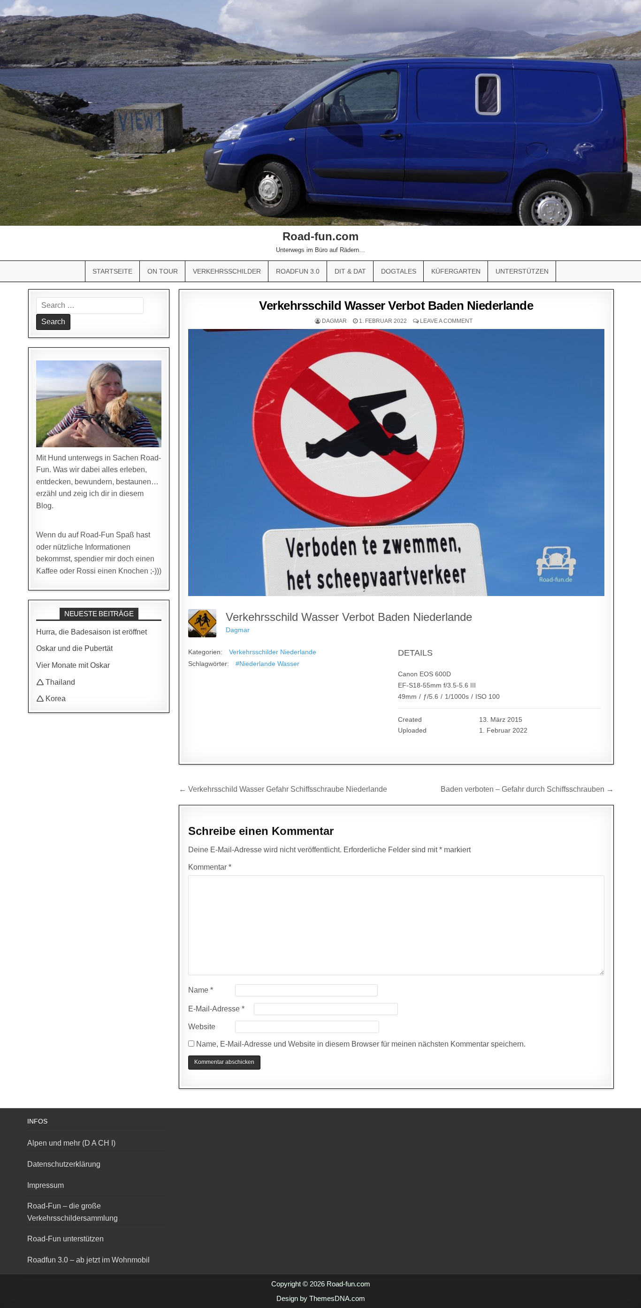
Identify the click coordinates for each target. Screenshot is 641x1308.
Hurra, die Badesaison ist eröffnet (91, 632)
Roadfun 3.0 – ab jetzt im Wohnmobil (88, 1260)
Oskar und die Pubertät (74, 648)
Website (201, 1027)
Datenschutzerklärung (63, 1164)
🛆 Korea (51, 699)
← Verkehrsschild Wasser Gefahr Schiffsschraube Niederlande (283, 789)
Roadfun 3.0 (298, 271)
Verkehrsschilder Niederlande (272, 652)
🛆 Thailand (55, 682)
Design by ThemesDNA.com (320, 1298)
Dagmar (334, 321)
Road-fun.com (320, 236)
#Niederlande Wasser (267, 663)
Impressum (45, 1185)
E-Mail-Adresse (216, 1009)
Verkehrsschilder (227, 271)
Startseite (112, 271)
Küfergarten (456, 271)
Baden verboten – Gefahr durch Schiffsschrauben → (527, 789)
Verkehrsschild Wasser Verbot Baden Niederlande (396, 305)
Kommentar (209, 867)
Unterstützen (522, 271)
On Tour (162, 271)
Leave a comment (446, 321)
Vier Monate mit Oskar (73, 665)
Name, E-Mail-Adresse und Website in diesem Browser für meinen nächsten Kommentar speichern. (361, 1044)
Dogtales (398, 271)
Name (200, 990)
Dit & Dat (350, 271)
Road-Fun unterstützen (65, 1239)
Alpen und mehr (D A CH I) (71, 1143)
